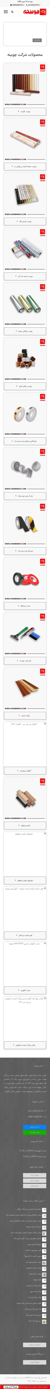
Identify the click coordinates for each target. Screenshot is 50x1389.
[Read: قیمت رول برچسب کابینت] (44, 1251)
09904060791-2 (18, 5)
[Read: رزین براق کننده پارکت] (44, 1322)
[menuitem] (12, 12)
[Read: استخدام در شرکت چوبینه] (44, 1228)
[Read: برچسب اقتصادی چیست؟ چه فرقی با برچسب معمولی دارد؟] (44, 1216)
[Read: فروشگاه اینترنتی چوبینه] (44, 1245)
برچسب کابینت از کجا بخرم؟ (32, 1256)
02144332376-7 (34, 5)
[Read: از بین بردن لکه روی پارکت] (44, 1316)
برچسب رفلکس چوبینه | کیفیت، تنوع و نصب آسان (26, 1233)
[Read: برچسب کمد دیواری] (44, 1275)
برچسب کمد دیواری (35, 1274)
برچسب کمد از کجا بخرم (34, 1268)
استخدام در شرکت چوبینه (33, 1227)
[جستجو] (12, 12)
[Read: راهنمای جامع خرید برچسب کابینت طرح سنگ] (44, 1239)
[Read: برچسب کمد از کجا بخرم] (44, 1269)
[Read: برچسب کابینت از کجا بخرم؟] (44, 1257)
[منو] (6, 12)
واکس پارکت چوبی (35, 1291)
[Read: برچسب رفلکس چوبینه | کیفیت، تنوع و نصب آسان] (44, 1233)
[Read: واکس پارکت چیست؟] (44, 1298)
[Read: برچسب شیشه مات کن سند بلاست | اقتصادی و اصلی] (44, 1222)
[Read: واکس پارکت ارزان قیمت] (44, 1286)
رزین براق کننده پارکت (34, 1321)
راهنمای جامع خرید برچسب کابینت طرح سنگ (27, 1238)
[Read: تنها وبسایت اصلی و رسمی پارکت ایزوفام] (44, 1210)
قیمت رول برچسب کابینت (33, 1250)
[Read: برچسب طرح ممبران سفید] (44, 1263)
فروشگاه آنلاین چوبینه (11, 1387)
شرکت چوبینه (37, 1280)
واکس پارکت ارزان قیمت (33, 1286)
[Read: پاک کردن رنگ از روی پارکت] (44, 1310)
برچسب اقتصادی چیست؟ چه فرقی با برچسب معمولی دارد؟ (23, 1215)
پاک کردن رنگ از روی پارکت (33, 1309)
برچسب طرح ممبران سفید (33, 1262)
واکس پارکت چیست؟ (34, 1297)
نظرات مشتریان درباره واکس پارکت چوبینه (29, 1303)
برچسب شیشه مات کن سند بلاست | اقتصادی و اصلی (25, 1221)
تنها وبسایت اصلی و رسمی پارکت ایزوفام (29, 1209)
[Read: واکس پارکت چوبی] (44, 1292)
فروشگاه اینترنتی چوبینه (34, 1244)
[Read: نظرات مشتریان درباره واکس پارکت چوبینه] (44, 1304)
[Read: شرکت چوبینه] (44, 1281)
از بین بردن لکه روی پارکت (33, 1315)
